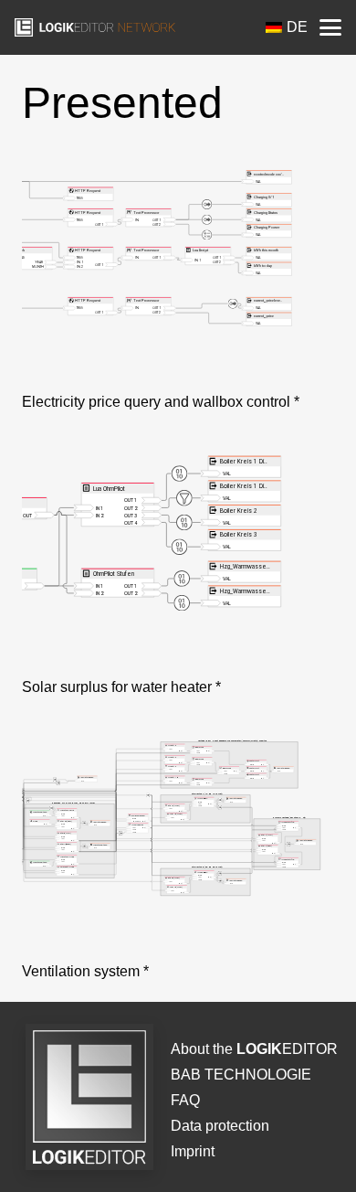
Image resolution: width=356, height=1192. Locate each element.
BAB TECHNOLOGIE (241, 1074)
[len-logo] (95, 27)
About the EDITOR (254, 1049)
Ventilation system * (85, 971)
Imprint (193, 1151)
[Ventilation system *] (178, 844)
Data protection (220, 1125)
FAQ (185, 1100)
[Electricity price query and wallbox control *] (178, 274)
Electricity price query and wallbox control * (160, 402)
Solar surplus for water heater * (121, 687)
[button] (330, 27)
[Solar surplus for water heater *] (178, 559)
